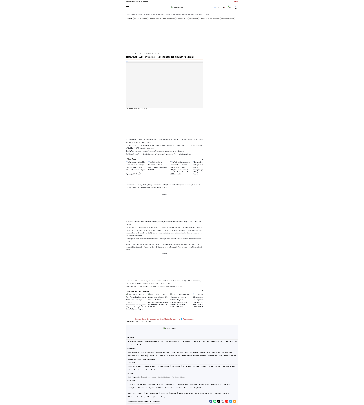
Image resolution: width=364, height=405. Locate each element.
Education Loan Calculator (136, 370)
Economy (198, 14)
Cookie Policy (164, 393)
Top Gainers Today (133, 356)
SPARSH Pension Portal (227, 18)
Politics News (188, 388)
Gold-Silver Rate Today (162, 352)
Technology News (216, 384)
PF (204, 14)
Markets (154, 14)
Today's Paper (132, 393)
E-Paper (147, 14)
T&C (146, 393)
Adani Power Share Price (172, 341)
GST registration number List (203, 393)
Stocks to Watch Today (147, 352)
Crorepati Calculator (149, 366)
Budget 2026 (197, 388)
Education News (142, 388)
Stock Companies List (134, 377)
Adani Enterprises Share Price (154, 341)
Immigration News (182, 384)
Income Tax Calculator (134, 366)
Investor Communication (185, 393)
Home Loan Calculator (228, 366)
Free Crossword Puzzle (178, 377)
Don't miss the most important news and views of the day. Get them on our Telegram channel (164, 319)
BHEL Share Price (216, 341)
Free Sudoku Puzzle (164, 377)
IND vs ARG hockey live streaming (195, 352)
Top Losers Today (227, 352)
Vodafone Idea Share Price (135, 345)
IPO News (160, 384)
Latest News (131, 384)
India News (132, 53)
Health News (159, 388)
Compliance (217, 393)
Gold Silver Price (193, 18)
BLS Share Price (182, 18)
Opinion (168, 14)
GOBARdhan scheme (149, 359)
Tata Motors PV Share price (201, 341)
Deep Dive (144, 356)
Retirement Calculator (199, 366)
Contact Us (226, 393)
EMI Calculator (176, 366)
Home (128, 14)
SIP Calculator (187, 366)
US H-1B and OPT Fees (173, 356)
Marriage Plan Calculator (153, 370)
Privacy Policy (154, 393)
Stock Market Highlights (140, 18)
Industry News (132, 388)
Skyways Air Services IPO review (210, 18)
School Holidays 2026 (230, 356)
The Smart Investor (180, 14)
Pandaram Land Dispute (215, 356)
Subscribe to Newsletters (149, 377)
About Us (140, 393)
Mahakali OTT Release (134, 359)
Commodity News (170, 384)
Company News (141, 384)
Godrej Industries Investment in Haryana (194, 356)
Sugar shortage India (155, 18)
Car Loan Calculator (214, 366)
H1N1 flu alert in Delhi (169, 18)
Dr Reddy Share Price (230, 341)
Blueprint (161, 14)
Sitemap (142, 397)
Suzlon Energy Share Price (135, 341)
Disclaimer (173, 393)
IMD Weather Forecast (213, 352)
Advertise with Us (133, 397)
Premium (134, 14)
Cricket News (193, 384)
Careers (156, 397)
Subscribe (149, 397)
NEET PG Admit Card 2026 (157, 356)
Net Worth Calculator (163, 366)
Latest (140, 14)
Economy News (169, 388)
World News (226, 384)
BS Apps (163, 397)
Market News (151, 384)
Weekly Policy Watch (177, 352)
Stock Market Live (133, 352)
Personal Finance (204, 384)
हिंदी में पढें (236, 1)
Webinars (191, 14)
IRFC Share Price (186, 341)
